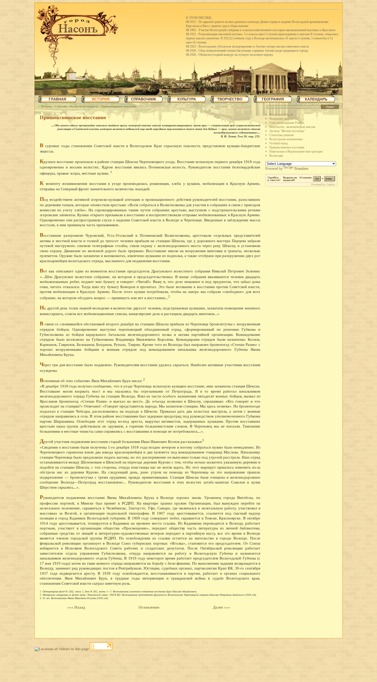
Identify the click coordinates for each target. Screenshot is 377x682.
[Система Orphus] (301, 185)
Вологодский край (281, 114)
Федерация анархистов (283, 118)
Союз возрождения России (286, 123)
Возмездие (276, 155)
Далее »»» (221, 607)
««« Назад (76, 607)
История (46, 106)
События (61, 106)
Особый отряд (278, 143)
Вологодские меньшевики (286, 139)
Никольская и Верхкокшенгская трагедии (295, 151)
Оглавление (149, 607)
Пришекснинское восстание (119, 106)
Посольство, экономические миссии (292, 127)
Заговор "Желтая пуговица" (287, 131)
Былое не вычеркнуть (84, 106)
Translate (301, 168)
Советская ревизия (281, 135)
